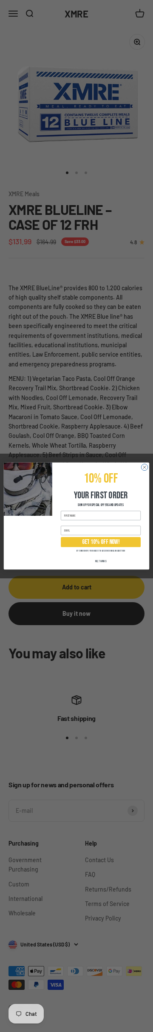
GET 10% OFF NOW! (101, 542)
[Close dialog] (144, 467)
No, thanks (101, 561)
